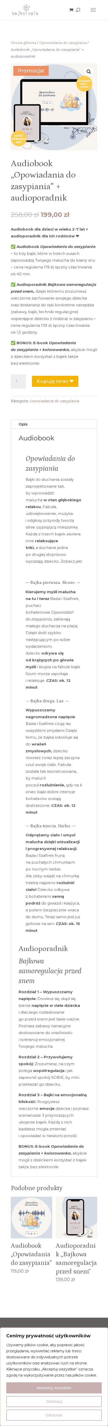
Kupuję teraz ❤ (55, 381)
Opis (23, 424)
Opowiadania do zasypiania (62, 43)
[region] (54, 1377)
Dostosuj (54, 1401)
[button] (88, 71)
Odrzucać (54, 1415)
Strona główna (23, 43)
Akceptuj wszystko (54, 1388)
